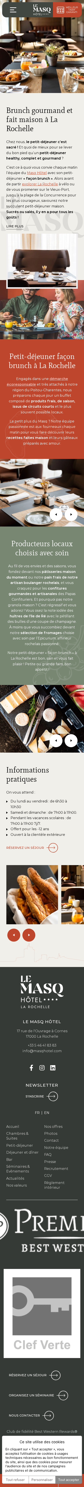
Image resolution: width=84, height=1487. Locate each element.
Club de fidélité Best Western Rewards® (42, 1432)
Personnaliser (42, 1480)
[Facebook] (31, 1067)
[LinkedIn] (52, 1067)
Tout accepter (68, 1480)
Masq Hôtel (37, 173)
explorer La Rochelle (40, 184)
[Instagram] (42, 1067)
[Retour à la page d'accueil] (42, 9)
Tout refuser (15, 1480)
